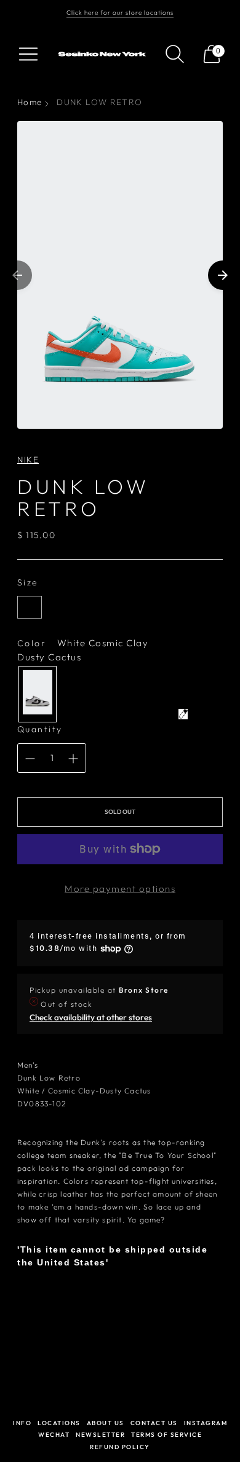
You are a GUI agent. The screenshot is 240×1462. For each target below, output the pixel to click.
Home (29, 102)
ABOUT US (105, 1423)
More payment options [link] (120, 888)
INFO (22, 1423)
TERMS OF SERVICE (166, 1435)
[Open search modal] (175, 54)
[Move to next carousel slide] (223, 275)
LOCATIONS (59, 1423)
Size (28, 582)
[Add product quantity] (73, 758)
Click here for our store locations (120, 13)
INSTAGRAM (206, 1423)
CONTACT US (154, 1423)
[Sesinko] (103, 54)
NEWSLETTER (100, 1435)
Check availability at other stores (91, 1017)
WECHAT (54, 1435)
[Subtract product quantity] (30, 758)
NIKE (28, 459)
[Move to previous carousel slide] (17, 275)
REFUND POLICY (120, 1447)
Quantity (40, 729)
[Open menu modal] (28, 54)
